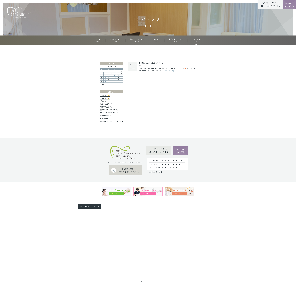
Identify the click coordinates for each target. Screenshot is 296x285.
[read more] (169, 71)
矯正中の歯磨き (105, 116)
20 (115, 77)
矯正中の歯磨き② (106, 104)
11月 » (120, 84)
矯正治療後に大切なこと (108, 118)
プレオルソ (104, 101)
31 (105, 81)
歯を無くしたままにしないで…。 (151, 63)
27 (115, 79)
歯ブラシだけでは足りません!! (110, 113)
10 (105, 75)
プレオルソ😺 (105, 95)
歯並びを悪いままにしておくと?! (111, 121)
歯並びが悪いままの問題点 (109, 110)
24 (105, 79)
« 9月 (103, 84)
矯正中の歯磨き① (106, 107)
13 (115, 75)
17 (105, 77)
